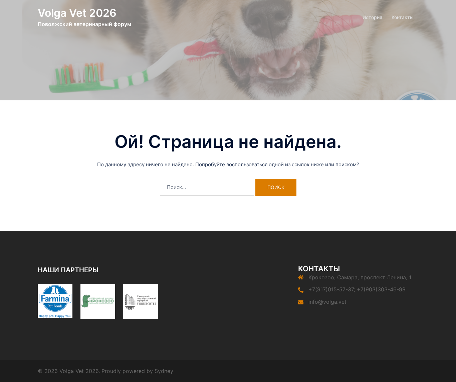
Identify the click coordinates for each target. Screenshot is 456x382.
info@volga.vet (327, 301)
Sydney (164, 371)
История (372, 17)
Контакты (403, 17)
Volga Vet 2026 (77, 12)
